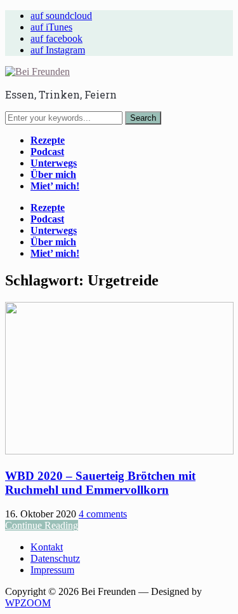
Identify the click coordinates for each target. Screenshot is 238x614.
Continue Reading (41, 525)
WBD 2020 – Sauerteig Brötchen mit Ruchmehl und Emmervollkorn (100, 482)
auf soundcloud (61, 15)
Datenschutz (55, 558)
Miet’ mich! (54, 186)
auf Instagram (57, 49)
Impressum (52, 569)
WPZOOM (28, 602)
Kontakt (46, 547)
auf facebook (56, 38)
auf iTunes (51, 27)
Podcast (47, 151)
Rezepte (47, 140)
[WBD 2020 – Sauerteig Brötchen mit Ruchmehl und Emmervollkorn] (119, 451)
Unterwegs (53, 163)
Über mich (53, 174)
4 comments (103, 513)
